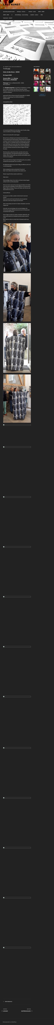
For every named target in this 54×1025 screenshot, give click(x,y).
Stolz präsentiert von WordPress (9, 1022)
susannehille (18, 66)
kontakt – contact (34, 14)
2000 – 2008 (41, 11)
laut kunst (11, 4)
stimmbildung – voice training (21, 14)
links (42, 14)
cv (11, 14)
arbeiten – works (32, 11)
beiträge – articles (21, 11)
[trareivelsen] (42, 89)
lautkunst (42, 94)
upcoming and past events (9, 11)
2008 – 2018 (6, 14)
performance (8, 1001)
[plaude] (36, 89)
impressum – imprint (7, 18)
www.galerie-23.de (7, 101)
